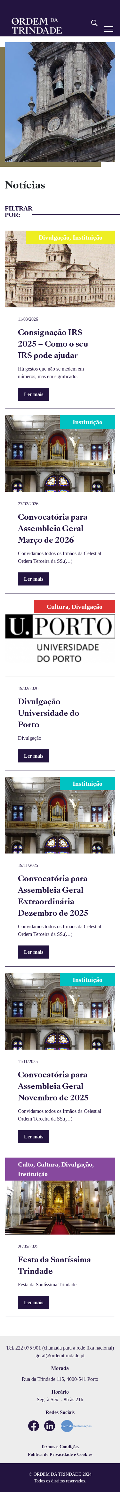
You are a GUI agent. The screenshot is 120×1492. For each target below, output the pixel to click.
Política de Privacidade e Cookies (60, 1454)
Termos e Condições (60, 1447)
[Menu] (108, 29)
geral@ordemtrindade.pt (60, 1355)
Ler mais (33, 394)
